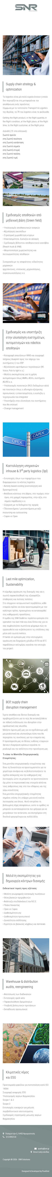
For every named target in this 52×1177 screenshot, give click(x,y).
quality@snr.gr (43, 1148)
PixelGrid (45, 1171)
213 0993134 (11, 1137)
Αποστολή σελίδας (41, 1152)
